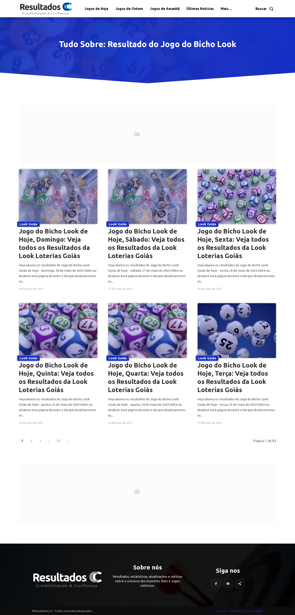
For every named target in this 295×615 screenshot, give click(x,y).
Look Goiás (28, 224)
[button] (264, 8)
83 (59, 441)
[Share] (240, 583)
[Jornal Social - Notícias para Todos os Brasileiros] (46, 9)
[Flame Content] (67, 580)
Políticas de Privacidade (246, 611)
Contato (221, 611)
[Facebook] (216, 583)
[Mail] (228, 583)
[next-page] (68, 441)
